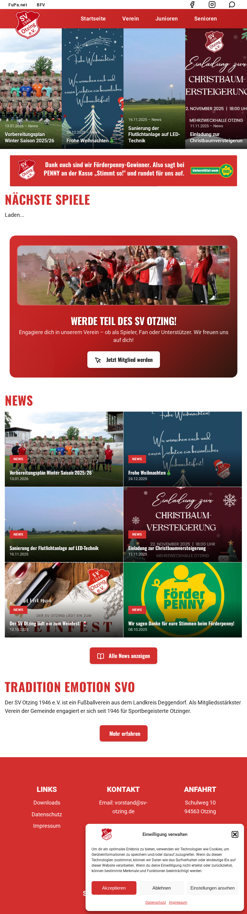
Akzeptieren (114, 887)
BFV (41, 4)
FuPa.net (17, 4)
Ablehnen (161, 887)
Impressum (178, 902)
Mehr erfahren (124, 733)
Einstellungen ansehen (212, 887)
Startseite (93, 18)
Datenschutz (155, 902)
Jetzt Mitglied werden (129, 359)
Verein (130, 18)
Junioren (166, 18)
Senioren (205, 18)
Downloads (46, 802)
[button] (235, 834)
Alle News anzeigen (128, 655)
